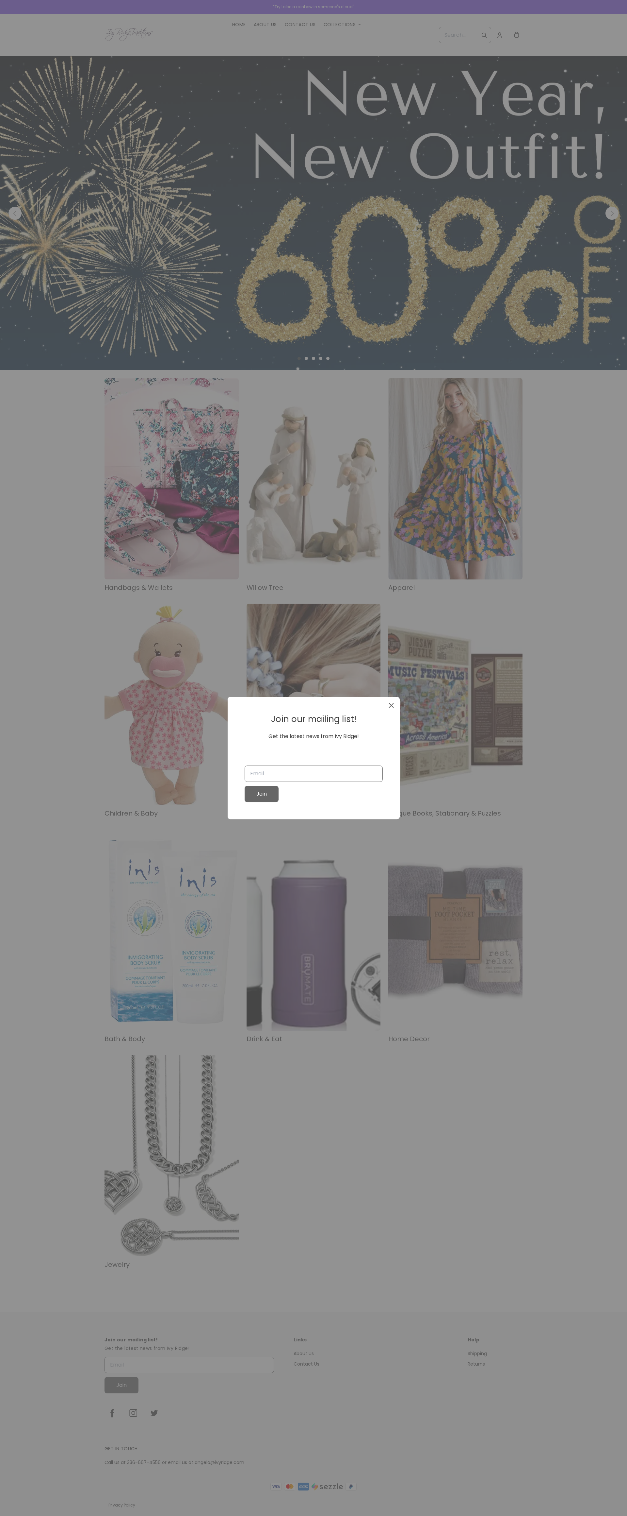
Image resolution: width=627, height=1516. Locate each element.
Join (261, 794)
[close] (391, 705)
